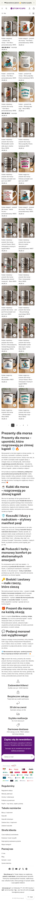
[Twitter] (23, 869)
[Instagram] (13, 869)
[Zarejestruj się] (32, 757)
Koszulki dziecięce (7, 819)
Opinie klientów (6, 863)
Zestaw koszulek (7, 825)
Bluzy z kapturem (7, 812)
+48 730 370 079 (22, 890)
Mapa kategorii (6, 844)
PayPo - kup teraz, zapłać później (12, 803)
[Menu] (2, 8)
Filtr (5, 13)
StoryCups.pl (20, 898)
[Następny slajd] (34, 3)
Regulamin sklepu (7, 790)
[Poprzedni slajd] (2, 3)
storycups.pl (6, 888)
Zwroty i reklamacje (8, 797)
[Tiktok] (20, 869)
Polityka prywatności (8, 800)
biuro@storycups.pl (18, 892)
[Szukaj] (6, 8)
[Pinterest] (26, 869)
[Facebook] (9, 869)
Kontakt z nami (6, 860)
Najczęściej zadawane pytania (11, 841)
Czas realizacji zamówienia (10, 834)
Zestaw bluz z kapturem (9, 822)
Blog (3, 856)
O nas (3, 853)
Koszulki (4, 816)
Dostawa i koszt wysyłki (9, 838)
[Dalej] (27, 425)
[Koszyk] (34, 8)
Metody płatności (7, 794)
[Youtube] (16, 869)
